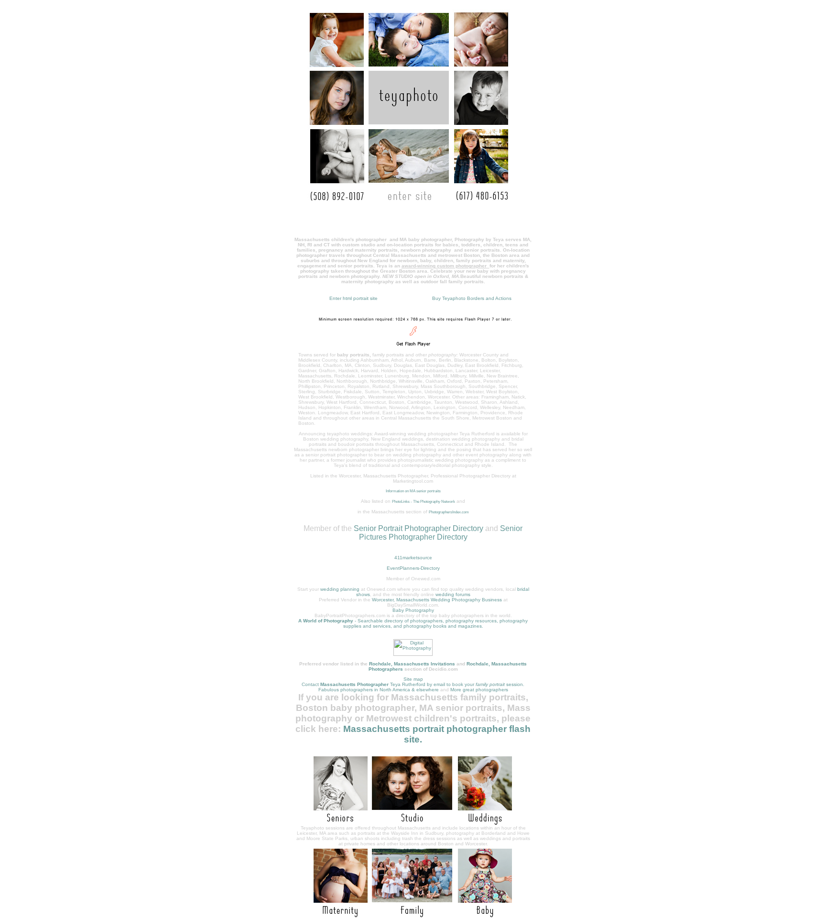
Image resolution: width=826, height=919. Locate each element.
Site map (413, 679)
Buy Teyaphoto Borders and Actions (471, 298)
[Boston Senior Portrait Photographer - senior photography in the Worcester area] (337, 823)
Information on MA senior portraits (413, 491)
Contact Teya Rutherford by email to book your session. (413, 684)
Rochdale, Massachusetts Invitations (412, 663)
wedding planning (339, 589)
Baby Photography (413, 610)
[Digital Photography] (413, 654)
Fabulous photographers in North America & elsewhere (378, 689)
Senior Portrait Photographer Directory (418, 528)
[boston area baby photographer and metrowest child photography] (488, 915)
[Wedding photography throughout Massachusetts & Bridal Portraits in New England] (488, 823)
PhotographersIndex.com (449, 512)
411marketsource (413, 557)
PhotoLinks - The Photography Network (423, 501)
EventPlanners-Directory (413, 568)
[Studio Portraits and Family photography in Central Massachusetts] (412, 823)
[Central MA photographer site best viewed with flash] (413, 349)
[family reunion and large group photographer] (412, 915)
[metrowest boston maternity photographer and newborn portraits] (337, 915)
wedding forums (452, 594)
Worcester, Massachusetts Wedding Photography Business (437, 599)
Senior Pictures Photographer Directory (441, 532)
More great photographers (479, 689)
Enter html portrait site (353, 298)
